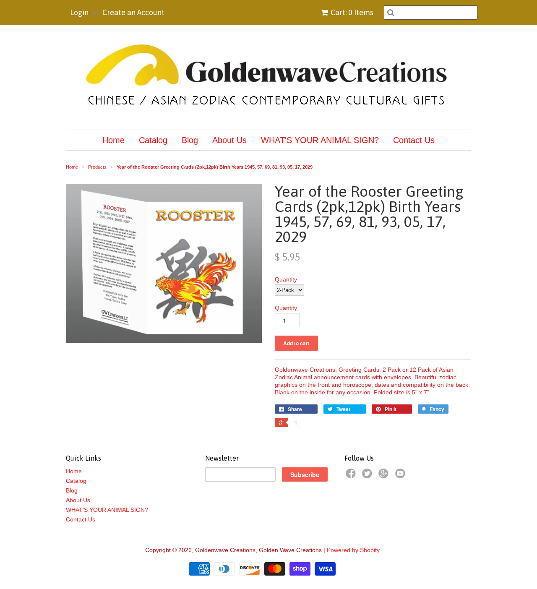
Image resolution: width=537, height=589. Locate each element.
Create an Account (133, 12)
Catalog (153, 140)
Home (113, 140)
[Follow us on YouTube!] (401, 476)
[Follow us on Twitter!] (368, 476)
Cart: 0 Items (352, 12)
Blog (190, 140)
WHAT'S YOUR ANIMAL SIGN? (320, 140)
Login (79, 12)
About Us (229, 140)
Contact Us (414, 140)
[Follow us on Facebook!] (352, 476)
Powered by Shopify (353, 550)
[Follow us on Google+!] (384, 476)
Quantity (286, 279)
